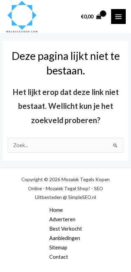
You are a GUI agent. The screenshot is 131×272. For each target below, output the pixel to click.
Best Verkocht (65, 229)
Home (56, 210)
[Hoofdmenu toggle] (118, 16)
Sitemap (58, 247)
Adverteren (62, 219)
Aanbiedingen (64, 238)
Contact (58, 257)
